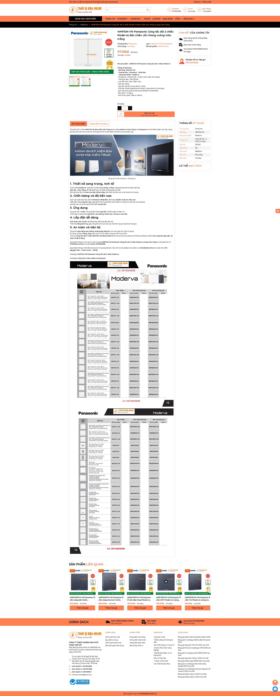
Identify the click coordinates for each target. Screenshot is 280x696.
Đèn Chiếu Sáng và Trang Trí (164, 645)
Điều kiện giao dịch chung (114, 646)
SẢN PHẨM (86, 564)
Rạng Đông (168, 19)
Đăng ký (197, 2)
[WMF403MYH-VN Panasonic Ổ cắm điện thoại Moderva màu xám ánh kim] (140, 582)
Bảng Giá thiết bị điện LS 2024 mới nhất (192, 674)
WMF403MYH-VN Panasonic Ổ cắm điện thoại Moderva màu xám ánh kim (139, 598)
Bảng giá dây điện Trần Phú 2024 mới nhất (193, 645)
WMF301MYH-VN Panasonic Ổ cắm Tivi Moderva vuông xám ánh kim (197, 598)
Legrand (156, 19)
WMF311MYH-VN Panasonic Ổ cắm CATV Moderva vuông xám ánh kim (168, 598)
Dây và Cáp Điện (160, 658)
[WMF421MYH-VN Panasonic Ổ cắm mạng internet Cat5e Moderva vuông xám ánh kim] (111, 582)
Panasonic (136, 19)
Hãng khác (188, 19)
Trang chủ (110, 19)
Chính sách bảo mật (112, 637)
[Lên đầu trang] (275, 676)
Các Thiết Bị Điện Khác (162, 664)
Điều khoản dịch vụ (136, 646)
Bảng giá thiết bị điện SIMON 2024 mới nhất (193, 661)
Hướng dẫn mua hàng (137, 637)
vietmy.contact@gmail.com (82, 675)
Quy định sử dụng (111, 640)
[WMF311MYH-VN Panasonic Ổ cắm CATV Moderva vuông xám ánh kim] (169, 582)
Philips (147, 19)
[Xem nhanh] (93, 571)
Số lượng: (120, 104)
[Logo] (85, 10)
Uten (177, 19)
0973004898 (192, 62)
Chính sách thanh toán (113, 643)
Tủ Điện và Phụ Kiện (161, 661)
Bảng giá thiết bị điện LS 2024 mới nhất (192, 677)
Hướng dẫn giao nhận (137, 643)
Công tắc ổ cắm (159, 637)
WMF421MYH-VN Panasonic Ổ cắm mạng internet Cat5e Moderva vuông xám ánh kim (111, 598)
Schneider (122, 19)
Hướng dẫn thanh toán (138, 640)
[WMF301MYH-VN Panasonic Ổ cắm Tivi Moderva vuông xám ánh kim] (197, 582)
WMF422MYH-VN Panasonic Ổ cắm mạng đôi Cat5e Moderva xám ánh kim (82, 598)
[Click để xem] (91, 52)
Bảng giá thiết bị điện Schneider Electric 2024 (194, 637)
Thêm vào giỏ (82, 608)
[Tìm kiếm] (148, 10)
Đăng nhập (207, 2)
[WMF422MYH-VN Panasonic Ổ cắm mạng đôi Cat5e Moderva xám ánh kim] (82, 582)
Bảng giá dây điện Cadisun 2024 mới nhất (193, 658)
